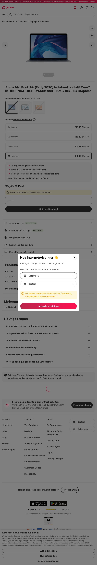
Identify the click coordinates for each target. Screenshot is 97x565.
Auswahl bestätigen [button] (48, 306)
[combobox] (48, 276)
